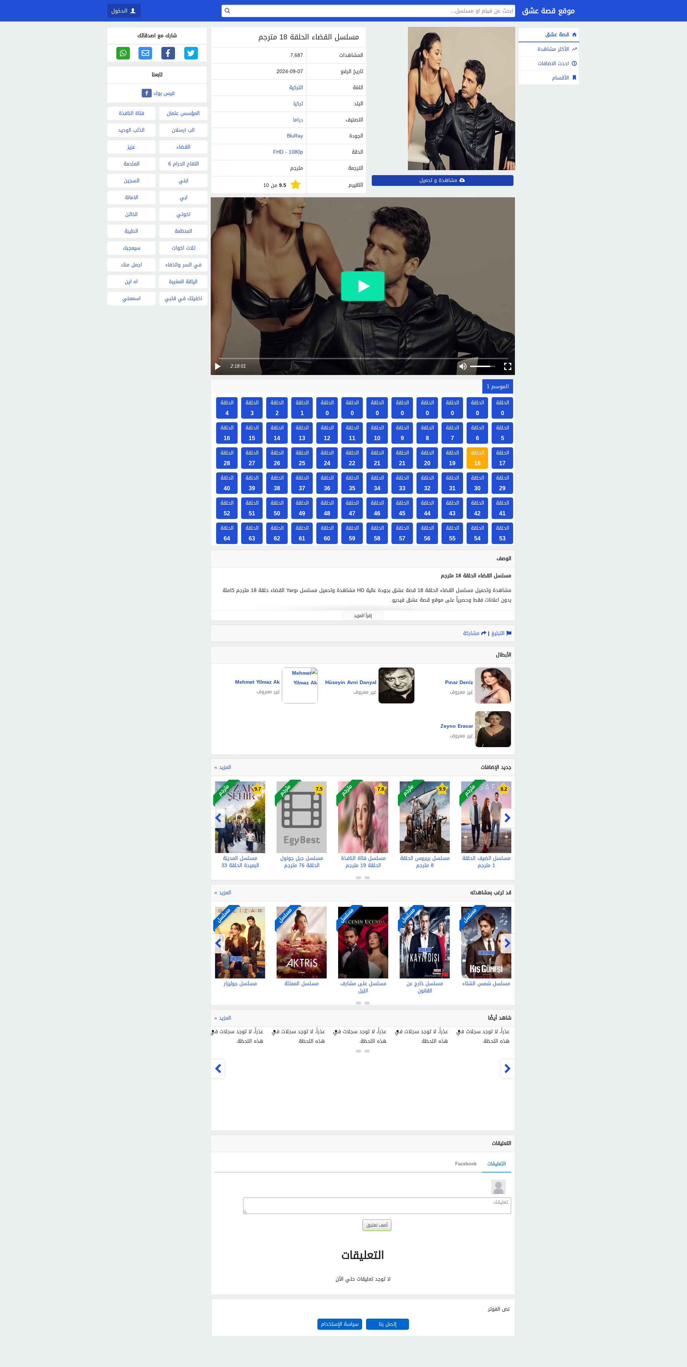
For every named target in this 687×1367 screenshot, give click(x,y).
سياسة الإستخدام (340, 1324)
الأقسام (561, 78)
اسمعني (131, 298)
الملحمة (131, 164)
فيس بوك (164, 93)
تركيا (298, 104)
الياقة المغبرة (183, 282)
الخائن (131, 214)
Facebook (466, 1163)
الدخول (120, 11)
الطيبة (131, 231)
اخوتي (183, 214)
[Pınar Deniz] (492, 702)
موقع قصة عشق (548, 11)
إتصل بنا (387, 1324)
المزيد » (222, 767)
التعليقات (496, 1163)
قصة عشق (558, 34)
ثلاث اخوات (183, 248)
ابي (183, 197)
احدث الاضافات (554, 63)
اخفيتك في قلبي (183, 298)
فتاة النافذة (131, 113)
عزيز (131, 147)
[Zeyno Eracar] (492, 746)
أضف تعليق (377, 1225)
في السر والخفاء (183, 265)
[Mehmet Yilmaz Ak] (299, 702)
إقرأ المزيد (363, 616)
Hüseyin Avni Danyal (350, 682)
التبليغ (498, 633)
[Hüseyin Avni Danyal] (395, 702)
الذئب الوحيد (131, 130)
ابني (183, 181)
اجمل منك (131, 265)
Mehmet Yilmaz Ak (257, 682)
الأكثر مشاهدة (554, 49)
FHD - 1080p (288, 152)
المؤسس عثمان (183, 113)
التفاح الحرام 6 (183, 164)
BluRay (295, 136)
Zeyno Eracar (456, 726)
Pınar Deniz (459, 682)
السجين (132, 181)
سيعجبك (131, 248)
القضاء (183, 147)
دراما (298, 120)
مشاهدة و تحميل (439, 180)
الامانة (131, 197)
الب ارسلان (183, 130)
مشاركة (472, 633)
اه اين (131, 282)
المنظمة (183, 231)
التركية (296, 87)
